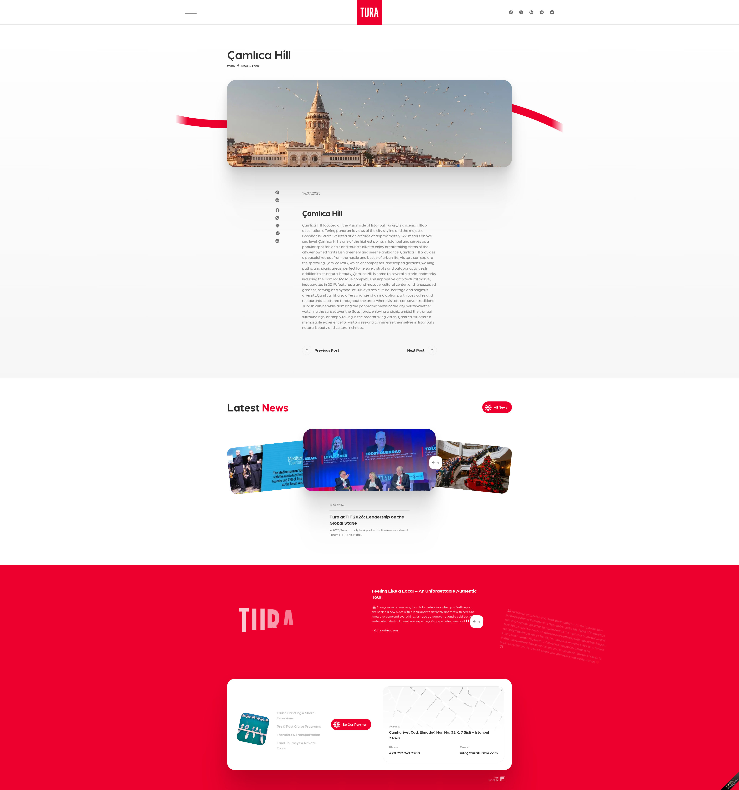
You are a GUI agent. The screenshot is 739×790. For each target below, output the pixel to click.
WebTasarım (493, 778)
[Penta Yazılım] (503, 779)
